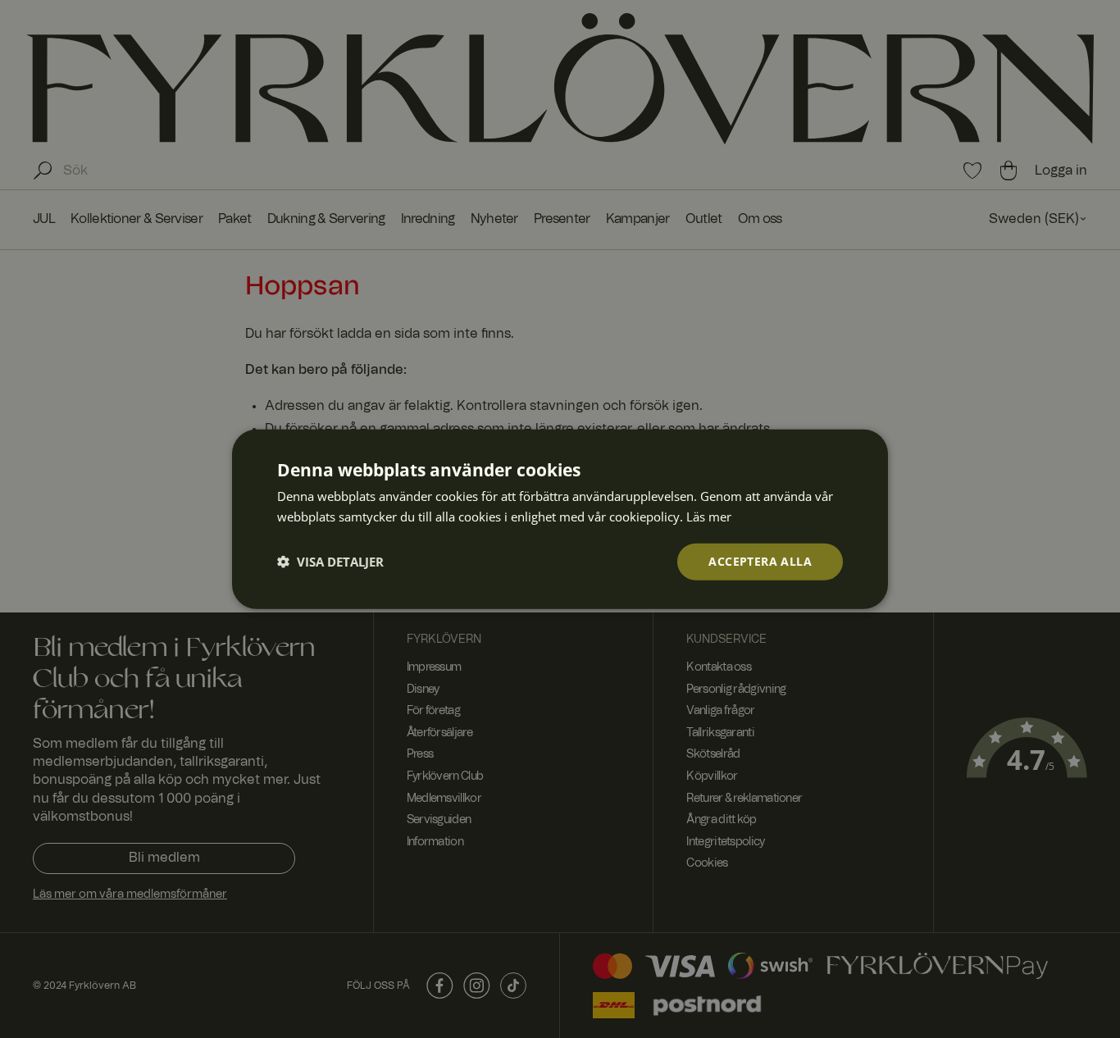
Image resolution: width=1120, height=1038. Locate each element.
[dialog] (560, 519)
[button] (330, 562)
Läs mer (708, 516)
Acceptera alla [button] (760, 561)
